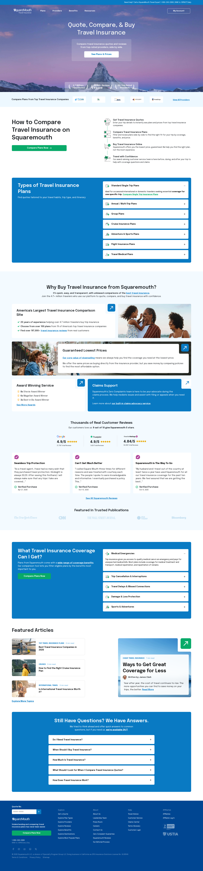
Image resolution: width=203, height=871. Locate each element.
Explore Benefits (64, 830)
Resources (90, 11)
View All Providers (181, 100)
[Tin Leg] (79, 99)
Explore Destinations (66, 834)
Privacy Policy (35, 857)
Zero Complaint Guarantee (104, 834)
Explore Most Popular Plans (69, 838)
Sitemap (46, 857)
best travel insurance (137, 293)
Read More (148, 690)
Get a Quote (63, 814)
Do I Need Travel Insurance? (68, 740)
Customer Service (135, 818)
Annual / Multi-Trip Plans (124, 204)
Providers (57, 11)
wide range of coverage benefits (75, 563)
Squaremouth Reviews (102, 838)
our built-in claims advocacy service (131, 404)
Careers (96, 826)
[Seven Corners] (137, 99)
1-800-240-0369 (167, 2)
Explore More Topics (23, 701)
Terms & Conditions (19, 857)
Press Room (97, 822)
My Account (178, 11)
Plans (42, 11)
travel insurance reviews (54, 331)
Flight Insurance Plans (123, 244)
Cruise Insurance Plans (123, 224)
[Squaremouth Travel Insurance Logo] (22, 11)
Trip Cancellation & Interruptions (129, 576)
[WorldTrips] (156, 99)
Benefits (73, 11)
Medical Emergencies (122, 554)
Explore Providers (65, 822)
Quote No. (17, 807)
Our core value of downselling (79, 358)
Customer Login (134, 830)
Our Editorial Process (101, 842)
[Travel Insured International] (98, 99)
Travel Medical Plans (122, 254)
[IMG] (118, 99)
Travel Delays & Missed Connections (130, 587)
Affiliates (166, 814)
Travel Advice (133, 814)
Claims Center (133, 822)
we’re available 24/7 (117, 730)
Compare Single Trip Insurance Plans (140, 194)
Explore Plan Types (65, 818)
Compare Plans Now (37, 148)
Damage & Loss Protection (125, 597)
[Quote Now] (38, 811)
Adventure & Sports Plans (125, 234)
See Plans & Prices (101, 54)
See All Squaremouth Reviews (101, 498)
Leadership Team (100, 818)
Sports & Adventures (122, 607)
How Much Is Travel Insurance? (69, 760)
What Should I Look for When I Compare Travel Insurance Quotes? (88, 770)
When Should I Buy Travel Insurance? (72, 750)
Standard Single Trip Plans (125, 186)
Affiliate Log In (169, 818)
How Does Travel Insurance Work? (71, 780)
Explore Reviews (64, 826)
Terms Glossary (134, 826)
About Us (96, 814)
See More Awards (26, 405)
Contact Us (97, 830)
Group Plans (117, 214)
